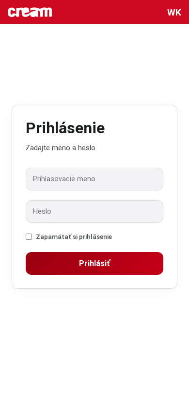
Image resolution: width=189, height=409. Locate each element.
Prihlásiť (94, 263)
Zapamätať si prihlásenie (74, 236)
